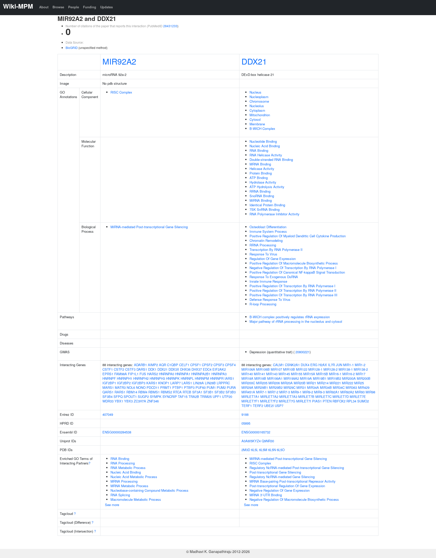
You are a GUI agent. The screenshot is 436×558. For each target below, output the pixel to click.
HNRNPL (187, 378)
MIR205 (261, 382)
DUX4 (305, 364)
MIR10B (289, 369)
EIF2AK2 (219, 369)
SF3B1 (208, 392)
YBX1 (119, 401)
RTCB (187, 392)
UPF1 (217, 396)
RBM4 (142, 392)
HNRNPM (202, 378)
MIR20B (300, 382)
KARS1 (151, 382)
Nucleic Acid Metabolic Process (134, 476)
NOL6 (131, 387)
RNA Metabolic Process (128, 467)
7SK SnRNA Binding (265, 209)
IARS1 (229, 378)
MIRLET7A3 (288, 396)
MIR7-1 (261, 392)
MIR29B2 (276, 387)
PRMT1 (165, 387)
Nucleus (255, 92)
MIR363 (351, 387)
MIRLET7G (287, 401)
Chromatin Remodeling (266, 240)
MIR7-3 (284, 392)
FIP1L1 (133, 373)
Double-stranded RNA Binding (271, 159)
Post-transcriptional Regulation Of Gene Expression (287, 485)
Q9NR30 (268, 440)
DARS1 (142, 369)
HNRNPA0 (166, 373)
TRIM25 (206, 396)
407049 (107, 414)
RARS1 (120, 392)
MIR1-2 (360, 364)
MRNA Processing (124, 481)
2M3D (245, 449)
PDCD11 (153, 387)
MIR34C (339, 387)
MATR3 (120, 387)
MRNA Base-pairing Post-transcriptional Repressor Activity (293, 481)
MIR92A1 (332, 392)
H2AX (322, 364)
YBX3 (128, 401)
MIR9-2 (308, 392)
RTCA (177, 392)
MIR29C (289, 387)
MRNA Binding (260, 164)
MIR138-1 (346, 369)
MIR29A (247, 387)
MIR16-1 (335, 373)
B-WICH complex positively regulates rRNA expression (290, 316)
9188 (245, 414)
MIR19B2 (334, 378)
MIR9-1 (296, 392)
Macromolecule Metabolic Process (136, 499)
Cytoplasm (257, 110)
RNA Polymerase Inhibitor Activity (274, 214)
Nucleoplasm (259, 96)
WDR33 (108, 401)
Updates (106, 7)
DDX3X (174, 369)
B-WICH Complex (262, 128)
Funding (89, 7)
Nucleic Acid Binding (265, 145)
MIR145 (284, 373)
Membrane (257, 124)
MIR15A (309, 373)
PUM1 (211, 387)
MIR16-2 (348, 373)
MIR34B (326, 387)
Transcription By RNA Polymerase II (276, 249)
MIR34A (313, 387)
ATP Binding (259, 177)
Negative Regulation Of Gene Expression (280, 490)
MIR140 (247, 373)
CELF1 (184, 364)
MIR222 (347, 382)
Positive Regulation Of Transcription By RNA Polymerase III (293, 294)
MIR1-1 (348, 364)
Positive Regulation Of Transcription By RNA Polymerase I (292, 285)
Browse (58, 7)
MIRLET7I (303, 401)
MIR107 (276, 369)
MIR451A (248, 392)
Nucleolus (257, 105)
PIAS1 (317, 401)
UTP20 (227, 396)
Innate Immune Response (268, 281)
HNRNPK (173, 378)
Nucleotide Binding (263, 141)
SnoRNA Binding (262, 195)
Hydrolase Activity (263, 182)
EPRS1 (107, 373)
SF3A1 (197, 392)
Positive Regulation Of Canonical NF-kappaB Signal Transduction (297, 272)
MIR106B (263, 369)
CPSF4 (230, 364)
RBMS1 (154, 392)
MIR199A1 (275, 378)
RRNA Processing (263, 245)
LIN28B (210, 382)
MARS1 (108, 387)
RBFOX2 (339, 401)
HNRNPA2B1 (200, 373)
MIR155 (296, 373)
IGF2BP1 (109, 382)
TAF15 (182, 396)
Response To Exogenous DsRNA (274, 276)
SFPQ (118, 396)
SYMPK (155, 396)
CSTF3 (130, 369)
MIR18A (247, 378)
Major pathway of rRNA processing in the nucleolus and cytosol (296, 321)
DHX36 (185, 369)
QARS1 (108, 392)
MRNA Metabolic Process (129, 485)
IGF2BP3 (138, 382)
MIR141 (259, 373)
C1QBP (172, 364)
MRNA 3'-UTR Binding (266, 494)
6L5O (281, 449)
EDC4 (207, 369)
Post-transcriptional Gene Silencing (275, 472)
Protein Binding (261, 173)
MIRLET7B (306, 396)
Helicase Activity (262, 168)
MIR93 (360, 392)
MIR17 (360, 373)
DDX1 (152, 369)
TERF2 (258, 405)
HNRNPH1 (124, 378)
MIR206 (274, 382)
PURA (231, 387)
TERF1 (246, 405)
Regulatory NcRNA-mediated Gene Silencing (282, 476)
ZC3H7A (140, 401)
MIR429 (363, 387)
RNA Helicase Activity (266, 155)
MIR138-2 (361, 369)
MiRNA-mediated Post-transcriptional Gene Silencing (149, 226)
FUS (143, 373)
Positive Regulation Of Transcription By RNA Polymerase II (293, 290)
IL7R (331, 364)
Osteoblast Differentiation (268, 226)
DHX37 (197, 369)
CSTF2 (119, 369)
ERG (313, 364)
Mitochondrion (260, 114)
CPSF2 (207, 364)
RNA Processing (123, 463)
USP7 (279, 405)
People (73, 7)
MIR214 (323, 382)
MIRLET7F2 (269, 401)
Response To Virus (263, 254)
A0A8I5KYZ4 (251, 440)
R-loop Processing (263, 304)
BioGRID (72, 47)
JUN (339, 364)
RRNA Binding (260, 191)
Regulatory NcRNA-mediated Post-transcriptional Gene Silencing (297, 467)
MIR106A (248, 369)
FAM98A (120, 373)
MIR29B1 (261, 387)
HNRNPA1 (182, 373)
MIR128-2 (330, 369)
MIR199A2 (291, 378)
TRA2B (193, 396)
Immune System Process (268, 231)
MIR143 (272, 373)
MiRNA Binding (261, 200)
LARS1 (187, 382)
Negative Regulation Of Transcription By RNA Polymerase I (293, 267)
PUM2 (221, 387)
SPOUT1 (130, 396)
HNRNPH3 (157, 378)
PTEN (327, 401)
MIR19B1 (319, 378)
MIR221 (335, 382)
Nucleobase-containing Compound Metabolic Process (149, 490)
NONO (141, 387)
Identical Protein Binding (267, 204)
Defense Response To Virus (270, 299)
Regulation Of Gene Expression (273, 258)
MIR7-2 (273, 392)
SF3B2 (219, 392)
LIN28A (198, 382)
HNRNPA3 (219, 373)
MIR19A (306, 378)
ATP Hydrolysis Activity (267, 186)
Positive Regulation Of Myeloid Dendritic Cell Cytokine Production (298, 235)
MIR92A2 (119, 61)
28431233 (170, 26)
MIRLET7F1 (250, 401)
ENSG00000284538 (116, 432)
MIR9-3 (319, 392)
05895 (245, 423)
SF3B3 (231, 392)
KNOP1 (163, 382)
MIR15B (322, 373)
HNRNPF (109, 378)
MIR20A (287, 382)
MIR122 (301, 369)
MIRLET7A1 (250, 396)
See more (112, 504)
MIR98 (370, 392)
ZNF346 (153, 401)
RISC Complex (121, 92)
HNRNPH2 (141, 378)
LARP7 (175, 382)
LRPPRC (223, 382)
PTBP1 (177, 387)
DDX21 (254, 61)
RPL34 (351, 401)
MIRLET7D (341, 396)
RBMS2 (166, 392)
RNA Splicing (120, 494)
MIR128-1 (315, 369)
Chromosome (259, 101)
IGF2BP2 (124, 382)
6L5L (254, 449)
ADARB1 (140, 364)
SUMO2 (363, 401)
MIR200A (349, 378)
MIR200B (363, 378)
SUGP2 (143, 396)
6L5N (272, 449)
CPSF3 (218, 364)
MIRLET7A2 (269, 396)
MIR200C (248, 382)
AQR (162, 364)
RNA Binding (259, 150)
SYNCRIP (169, 396)
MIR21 (311, 382)
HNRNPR (217, 378)
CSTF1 (107, 369)
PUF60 (201, 387)
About (43, 7)
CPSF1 (195, 364)
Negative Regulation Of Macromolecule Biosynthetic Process (294, 499)
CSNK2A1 (292, 364)
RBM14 (131, 392)
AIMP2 (153, 364)
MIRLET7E (358, 396)
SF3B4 (107, 396)
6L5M (263, 449)
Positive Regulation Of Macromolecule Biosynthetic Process (294, 263)
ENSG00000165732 (255, 432)
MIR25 (359, 382)
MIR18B (260, 378)
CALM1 (278, 364)
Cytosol (255, 119)
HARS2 (152, 373)
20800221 (302, 351)
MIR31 (301, 387)
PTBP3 (189, 387)
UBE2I (269, 405)
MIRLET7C (323, 396)
